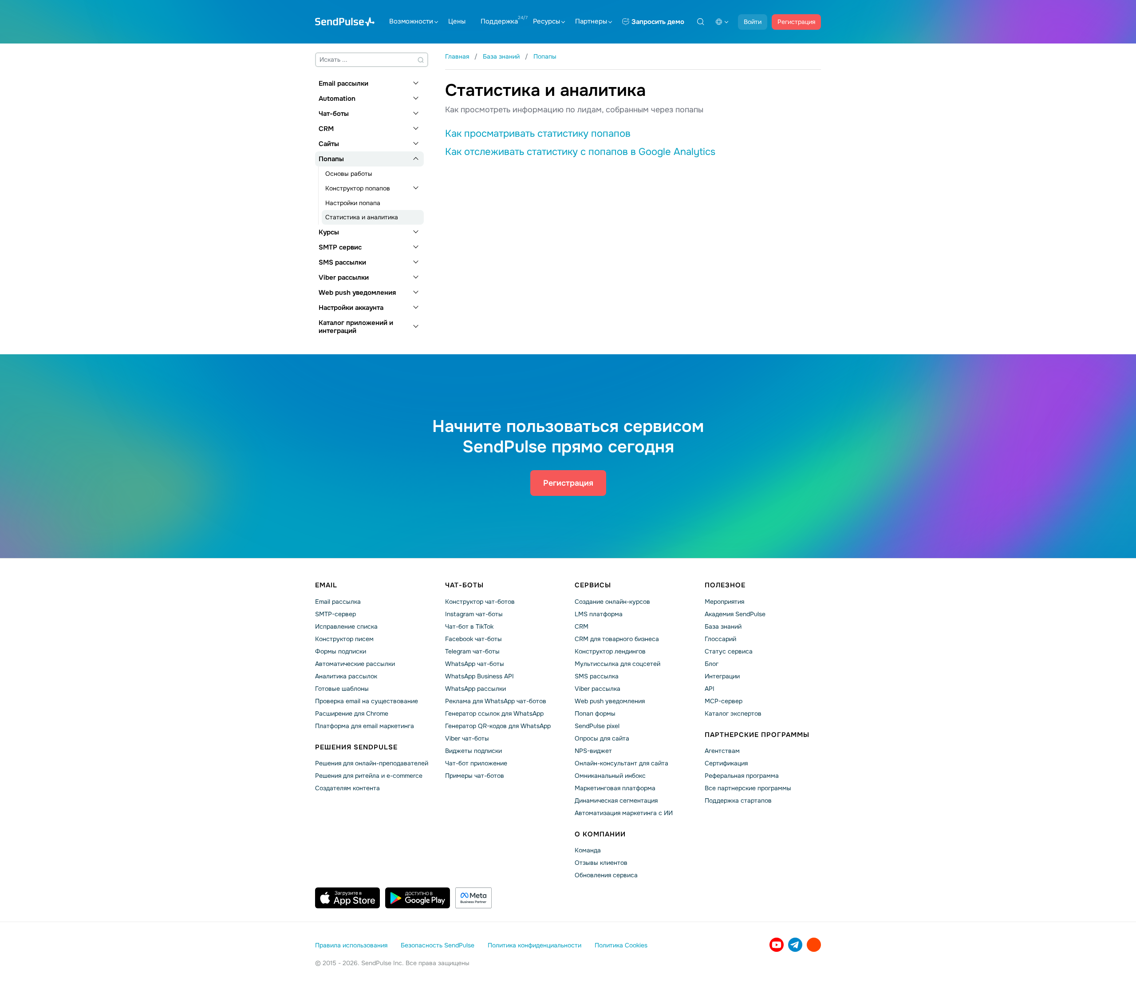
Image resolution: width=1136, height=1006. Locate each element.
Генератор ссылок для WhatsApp (494, 713)
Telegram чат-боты (472, 651)
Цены (456, 21)
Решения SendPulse (356, 747)
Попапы (331, 158)
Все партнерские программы (748, 788)
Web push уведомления (357, 292)
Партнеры (591, 21)
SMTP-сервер (335, 614)
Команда (588, 850)
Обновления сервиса (606, 875)
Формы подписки (340, 651)
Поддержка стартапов (738, 800)
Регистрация (796, 22)
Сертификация (726, 763)
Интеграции (722, 676)
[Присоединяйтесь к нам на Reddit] (814, 945)
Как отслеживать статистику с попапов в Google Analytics (580, 152)
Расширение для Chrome (351, 713)
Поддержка (499, 21)
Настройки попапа (352, 203)
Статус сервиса (729, 651)
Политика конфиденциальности (534, 945)
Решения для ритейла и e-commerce (368, 776)
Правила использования (351, 945)
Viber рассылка (597, 689)
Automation (337, 98)
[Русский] (722, 21)
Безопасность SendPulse (437, 945)
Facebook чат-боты (473, 639)
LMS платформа (599, 614)
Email (326, 585)
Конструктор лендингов (610, 651)
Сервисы (593, 585)
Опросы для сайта (602, 738)
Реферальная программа (742, 776)
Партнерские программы (757, 734)
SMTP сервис (340, 247)
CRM (326, 128)
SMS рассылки (342, 262)
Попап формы (595, 713)
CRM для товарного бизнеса (617, 639)
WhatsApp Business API (479, 676)
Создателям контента (347, 788)
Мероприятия (724, 602)
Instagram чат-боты (474, 614)
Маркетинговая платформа (615, 788)
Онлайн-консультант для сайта (621, 763)
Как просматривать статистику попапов (538, 133)
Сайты (329, 143)
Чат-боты (334, 113)
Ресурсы (546, 21)
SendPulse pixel (597, 726)
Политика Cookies (621, 945)
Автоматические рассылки (355, 664)
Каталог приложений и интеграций (356, 326)
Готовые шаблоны (342, 689)
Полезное (725, 585)
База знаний (723, 626)
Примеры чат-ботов (474, 776)
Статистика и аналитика (361, 217)
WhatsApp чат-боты (474, 664)
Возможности (411, 21)
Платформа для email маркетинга (364, 726)
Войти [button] (752, 22)
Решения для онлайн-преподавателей (371, 763)
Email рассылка (338, 602)
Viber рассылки (344, 277)
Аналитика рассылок (346, 676)
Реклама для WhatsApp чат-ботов (495, 701)
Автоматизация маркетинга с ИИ (624, 813)
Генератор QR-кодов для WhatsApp (498, 726)
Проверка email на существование (366, 701)
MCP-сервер (723, 701)
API (709, 689)
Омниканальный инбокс (610, 776)
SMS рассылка (597, 676)
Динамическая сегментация (616, 800)
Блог (711, 664)
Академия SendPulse (735, 614)
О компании (600, 834)
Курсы (329, 232)
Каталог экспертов (733, 713)
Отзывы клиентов (601, 863)
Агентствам (722, 751)
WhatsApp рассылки (475, 689)
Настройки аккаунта (351, 307)
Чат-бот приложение (476, 763)
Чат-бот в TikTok (469, 626)
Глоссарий (720, 639)
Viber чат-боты (467, 738)
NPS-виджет (593, 751)
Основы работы (348, 174)
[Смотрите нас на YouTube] (776, 945)
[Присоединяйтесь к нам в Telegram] (795, 945)
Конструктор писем (344, 639)
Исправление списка (346, 626)
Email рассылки (343, 83)
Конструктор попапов (357, 188)
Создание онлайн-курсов (612, 602)
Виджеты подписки (473, 751)
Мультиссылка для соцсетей (617, 664)
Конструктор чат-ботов (480, 602)
